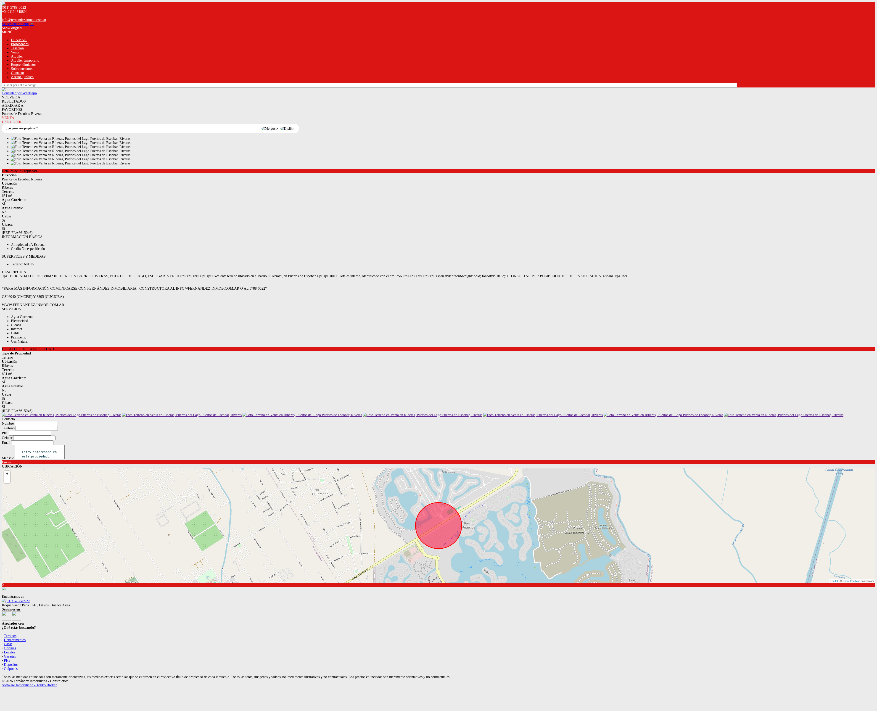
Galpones (11, 669)
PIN (5, 433)
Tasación (17, 48)
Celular (7, 438)
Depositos (11, 664)
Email (6, 442)
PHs (7, 660)
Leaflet (834, 581)
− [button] (7, 479)
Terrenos (10, 636)
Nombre (8, 423)
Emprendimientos (23, 64)
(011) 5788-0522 (17, 601)
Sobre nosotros (21, 69)
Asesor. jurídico (22, 77)
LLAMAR (19, 40)
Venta (15, 52)
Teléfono (8, 428)
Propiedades (20, 44)
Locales (9, 652)
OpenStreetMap (851, 581)
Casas (8, 644)
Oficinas (10, 648)
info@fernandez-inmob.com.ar (24, 20)
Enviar (6, 462)
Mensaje (8, 458)
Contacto (17, 73)
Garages (10, 656)
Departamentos (15, 640)
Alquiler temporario (25, 60)
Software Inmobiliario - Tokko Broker (29, 685)
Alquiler (17, 56)
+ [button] (7, 473)
